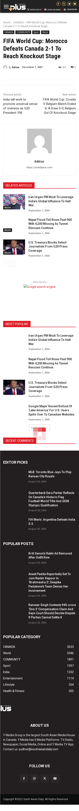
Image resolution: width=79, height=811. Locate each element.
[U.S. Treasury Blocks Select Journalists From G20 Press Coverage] (14, 247)
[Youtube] (55, 778)
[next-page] (12, 263)
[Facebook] (24, 778)
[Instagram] (34, 778)
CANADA (18, 22)
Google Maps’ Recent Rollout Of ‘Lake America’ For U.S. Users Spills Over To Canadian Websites (51, 410)
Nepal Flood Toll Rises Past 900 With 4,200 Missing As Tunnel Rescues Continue (50, 224)
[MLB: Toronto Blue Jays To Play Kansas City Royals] (14, 476)
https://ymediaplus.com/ (39, 167)
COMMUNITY (23, 32)
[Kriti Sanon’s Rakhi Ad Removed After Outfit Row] (14, 558)
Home (7, 22)
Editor (15, 67)
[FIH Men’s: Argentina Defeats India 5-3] (14, 524)
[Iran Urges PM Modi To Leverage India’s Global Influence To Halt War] (14, 201)
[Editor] (6, 67)
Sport (36, 32)
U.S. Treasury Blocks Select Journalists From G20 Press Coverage (48, 246)
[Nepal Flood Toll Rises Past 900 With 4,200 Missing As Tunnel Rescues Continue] (14, 224)
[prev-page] (5, 263)
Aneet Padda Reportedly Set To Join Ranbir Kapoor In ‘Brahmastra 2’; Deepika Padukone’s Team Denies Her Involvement (49, 582)
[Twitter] (45, 778)
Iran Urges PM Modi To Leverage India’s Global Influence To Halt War (50, 201)
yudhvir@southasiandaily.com (38, 749)
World (45, 32)
